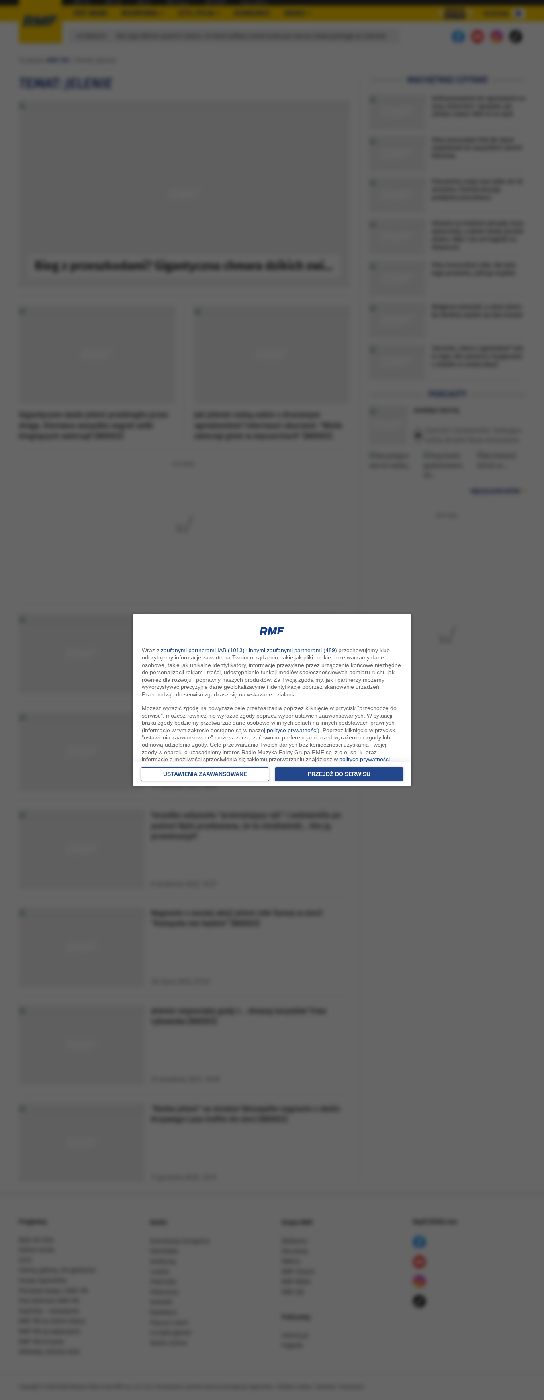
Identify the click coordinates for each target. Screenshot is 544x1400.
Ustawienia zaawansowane (205, 774)
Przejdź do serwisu (339, 774)
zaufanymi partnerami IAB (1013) (203, 650)
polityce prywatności (292, 730)
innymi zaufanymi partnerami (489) (293, 650)
